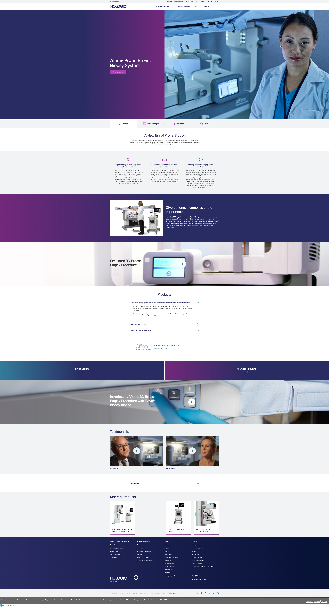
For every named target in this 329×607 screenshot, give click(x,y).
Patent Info (135, 593)
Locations (167, 573)
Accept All (309, 601)
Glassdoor (210, 593)
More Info (324, 601)
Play (183, 264)
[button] (164, 605)
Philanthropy (168, 560)
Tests (138, 545)
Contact (194, 551)
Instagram (218, 593)
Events (166, 551)
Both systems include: (138, 324)
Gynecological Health (116, 548)
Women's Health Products (165, 6)
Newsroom (167, 545)
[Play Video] (136, 450)
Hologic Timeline (169, 566)
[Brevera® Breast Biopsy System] (178, 513)
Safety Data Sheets (197, 548)
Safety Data (169, 1)
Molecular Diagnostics (144, 551)
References (135, 483)
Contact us (210, 1)
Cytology (140, 548)
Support (207, 6)
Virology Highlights (170, 576)
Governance (195, 554)
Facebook (206, 593)
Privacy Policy (113, 593)
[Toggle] (217, 6)
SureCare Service (197, 563)
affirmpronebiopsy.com (160, 348)
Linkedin (201, 593)
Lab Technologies (184, 6)
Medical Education (197, 557)
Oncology (140, 554)
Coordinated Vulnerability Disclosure (203, 566)
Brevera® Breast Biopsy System (176, 530)
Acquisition (167, 548)
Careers (202, 1)
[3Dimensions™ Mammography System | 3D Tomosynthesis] (122, 513)
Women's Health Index (192, 1)
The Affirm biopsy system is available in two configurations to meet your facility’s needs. (161, 303)
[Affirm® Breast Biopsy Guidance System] (206, 513)
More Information (118, 72)
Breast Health (114, 545)
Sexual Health (114, 551)
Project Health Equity (170, 563)
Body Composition (115, 554)
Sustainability (168, 554)
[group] (136, 452)
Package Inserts (178, 1)
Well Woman (168, 570)
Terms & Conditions (124, 593)
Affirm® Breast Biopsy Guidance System (203, 530)
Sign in (217, 1)
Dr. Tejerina (114, 468)
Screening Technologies (144, 560)
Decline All (317, 601)
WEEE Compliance (172, 593)
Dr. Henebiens (170, 468)
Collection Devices (143, 557)
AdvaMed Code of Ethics (146, 593)
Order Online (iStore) (198, 560)
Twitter (197, 593)
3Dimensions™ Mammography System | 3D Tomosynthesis (122, 530)
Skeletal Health (114, 557)
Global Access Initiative (171, 557)
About (197, 6)
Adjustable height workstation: (141, 330)
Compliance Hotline (160, 593)
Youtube (214, 593)
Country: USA (114, 1)
